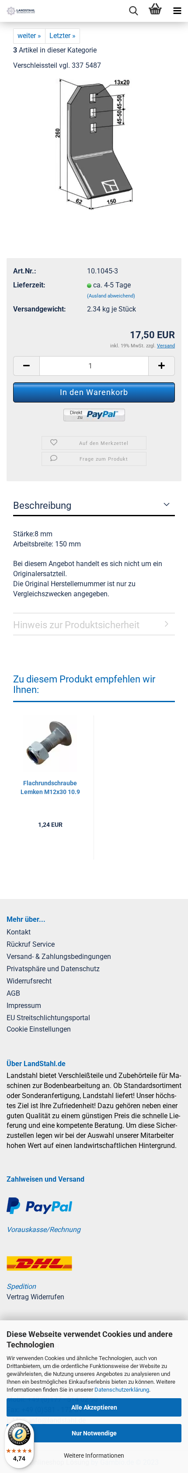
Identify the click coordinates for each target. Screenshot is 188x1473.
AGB (13, 993)
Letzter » (62, 35)
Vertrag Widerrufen (35, 1297)
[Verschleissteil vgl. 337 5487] (94, 144)
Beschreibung (42, 505)
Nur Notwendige (94, 1433)
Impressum (24, 1005)
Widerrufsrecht (29, 981)
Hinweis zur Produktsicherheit (76, 624)
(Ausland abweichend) (111, 296)
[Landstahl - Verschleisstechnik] (17, 11)
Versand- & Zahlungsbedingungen (59, 956)
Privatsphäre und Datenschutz (53, 969)
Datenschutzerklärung (121, 1389)
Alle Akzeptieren (94, 1407)
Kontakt (19, 932)
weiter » (29, 35)
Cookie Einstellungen (39, 1029)
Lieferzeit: (29, 285)
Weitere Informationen (94, 1455)
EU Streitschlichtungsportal (48, 1018)
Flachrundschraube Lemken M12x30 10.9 (50, 787)
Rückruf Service (31, 944)
